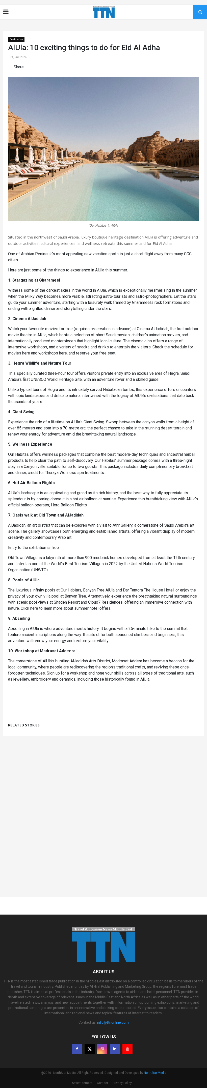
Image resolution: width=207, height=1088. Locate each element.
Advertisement (82, 1083)
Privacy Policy (122, 1083)
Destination (16, 39)
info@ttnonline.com (113, 1022)
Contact (102, 1083)
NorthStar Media (155, 1073)
